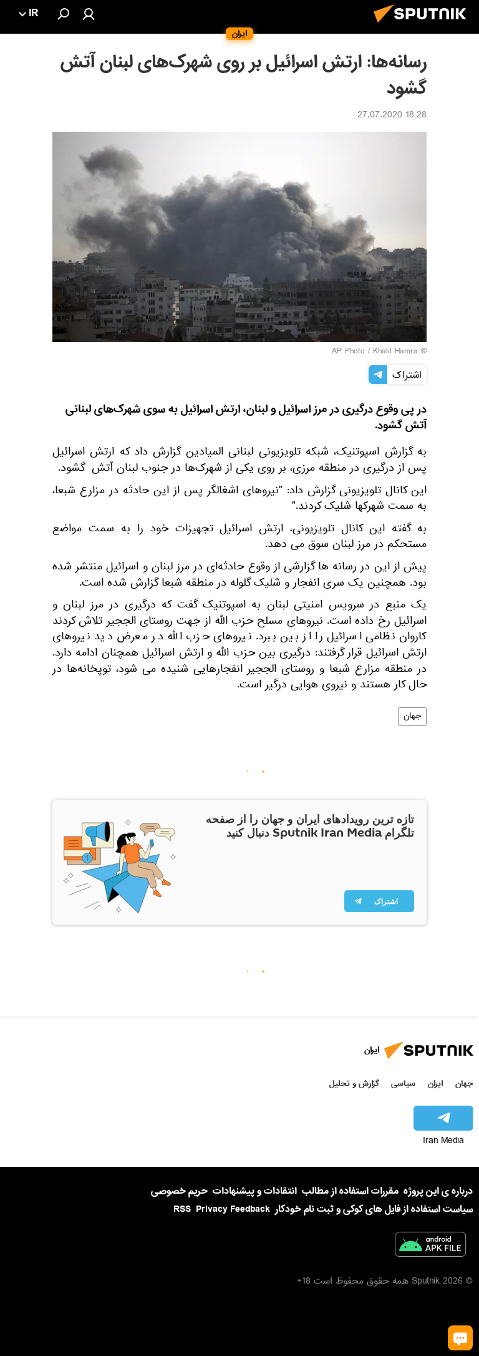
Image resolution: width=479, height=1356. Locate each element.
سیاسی (403, 1083)
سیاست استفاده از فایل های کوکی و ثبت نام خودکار (374, 1209)
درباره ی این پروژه (438, 1191)
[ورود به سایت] (88, 13)
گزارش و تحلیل (354, 1083)
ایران (435, 1083)
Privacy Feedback (233, 1210)
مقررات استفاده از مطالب (350, 1191)
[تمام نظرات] (460, 1337)
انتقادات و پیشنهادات (255, 1191)
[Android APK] (430, 1247)
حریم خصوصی (179, 1191)
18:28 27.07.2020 (392, 116)
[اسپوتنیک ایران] (423, 26)
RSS (182, 1209)
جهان (412, 716)
